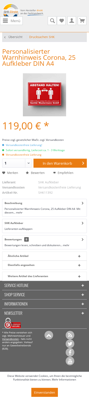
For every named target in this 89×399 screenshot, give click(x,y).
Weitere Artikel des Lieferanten (28, 276)
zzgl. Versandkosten (52, 140)
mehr (18, 212)
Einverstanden (44, 392)
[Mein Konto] (71, 20)
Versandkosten (10, 339)
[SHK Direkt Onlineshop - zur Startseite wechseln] (23, 13)
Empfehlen (65, 173)
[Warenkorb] (82, 20)
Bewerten (38, 173)
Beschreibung (13, 203)
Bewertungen (13, 239)
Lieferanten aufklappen (18, 229)
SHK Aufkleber (14, 223)
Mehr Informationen (64, 379)
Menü (15, 20)
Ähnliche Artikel (18, 256)
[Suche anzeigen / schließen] (52, 20)
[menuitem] (11, 21)
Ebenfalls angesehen (21, 265)
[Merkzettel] (61, 20)
